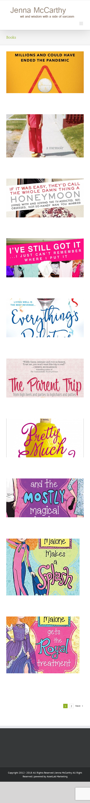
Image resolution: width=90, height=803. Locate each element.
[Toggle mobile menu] (81, 23)
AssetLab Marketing (57, 776)
